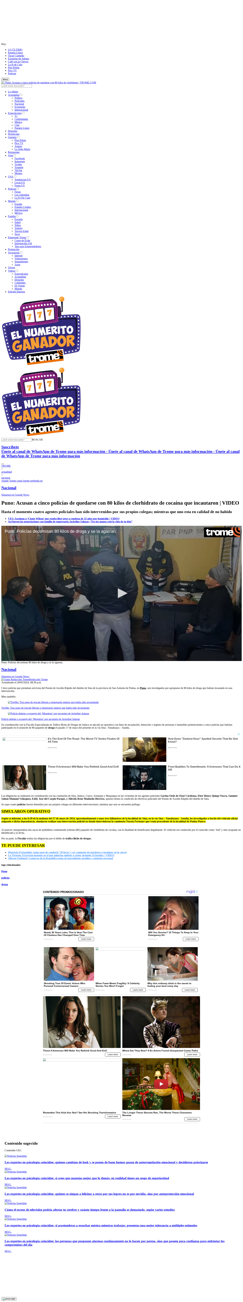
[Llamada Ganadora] (41, 365)
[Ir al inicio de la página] (9, 1283)
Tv (16, 116)
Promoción (13, 249)
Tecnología (14, 252)
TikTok (18, 170)
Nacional (19, 103)
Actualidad (13, 95)
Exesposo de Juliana (18, 58)
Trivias (11, 267)
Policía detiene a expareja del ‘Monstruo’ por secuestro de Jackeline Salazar (40, 719)
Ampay (18, 146)
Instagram (20, 161)
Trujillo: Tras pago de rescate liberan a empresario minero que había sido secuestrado (45, 707)
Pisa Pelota (13, 67)
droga (4, 884)
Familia (12, 216)
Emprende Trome (17, 237)
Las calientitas (22, 194)
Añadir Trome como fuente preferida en (22, 480)
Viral (10, 155)
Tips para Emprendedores (28, 246)
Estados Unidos (23, 207)
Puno (4, 871)
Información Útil (23, 243)
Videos (11, 270)
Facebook (20, 158)
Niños (18, 225)
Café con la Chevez (18, 61)
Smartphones (21, 261)
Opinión (12, 137)
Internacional (21, 109)
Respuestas (14, 152)
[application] (121, 593)
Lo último (13, 91)
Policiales (19, 101)
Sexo (17, 234)
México (18, 213)
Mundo (12, 201)
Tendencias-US (23, 179)
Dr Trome (20, 285)
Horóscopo (14, 134)
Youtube (19, 167)
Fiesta (18, 191)
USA (10, 176)
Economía (20, 106)
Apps (17, 264)
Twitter (18, 164)
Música (18, 122)
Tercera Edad (21, 231)
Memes (18, 173)
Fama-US (20, 185)
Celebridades (21, 119)
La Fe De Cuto (22, 197)
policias (5, 877)
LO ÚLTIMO (15, 49)
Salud (17, 222)
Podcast (12, 73)
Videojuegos (21, 258)
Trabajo (18, 228)
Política (18, 98)
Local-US (20, 182)
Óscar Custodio (16, 55)
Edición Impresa (16, 291)
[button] (37, 439)
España (18, 204)
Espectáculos (14, 113)
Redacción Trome (38, 679)
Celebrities (20, 282)
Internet (18, 255)
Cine (17, 125)
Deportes (12, 131)
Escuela (19, 219)
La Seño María (22, 149)
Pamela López (15, 52)
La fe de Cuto (15, 64)
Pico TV (12, 70)
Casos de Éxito (22, 240)
